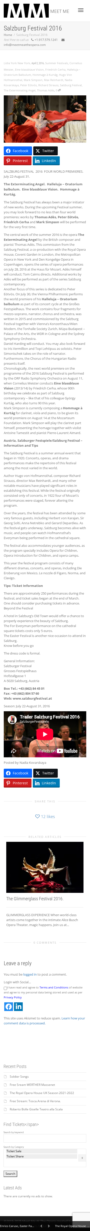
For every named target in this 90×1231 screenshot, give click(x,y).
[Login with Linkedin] (18, 1006)
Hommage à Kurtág (45, 75)
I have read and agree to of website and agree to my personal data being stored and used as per (43, 992)
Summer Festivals (56, 63)
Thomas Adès (45, 90)
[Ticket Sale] (41, 1151)
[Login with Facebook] (8, 1006)
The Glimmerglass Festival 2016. (35, 898)
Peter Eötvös (28, 85)
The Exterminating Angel (20, 90)
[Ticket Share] (41, 1156)
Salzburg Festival (71, 85)
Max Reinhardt (53, 80)
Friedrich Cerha (55, 69)
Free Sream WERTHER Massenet (32, 1085)
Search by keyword (14, 1132)
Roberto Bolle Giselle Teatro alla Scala (36, 1109)
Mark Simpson (33, 80)
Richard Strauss (48, 85)
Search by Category (14, 1147)
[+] (45, 867)
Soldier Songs (19, 1076)
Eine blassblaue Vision (29, 69)
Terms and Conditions (54, 987)
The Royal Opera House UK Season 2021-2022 (42, 1093)
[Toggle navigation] (80, 10)
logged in (30, 974)
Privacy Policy (13, 997)
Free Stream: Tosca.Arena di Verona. (35, 1101)
